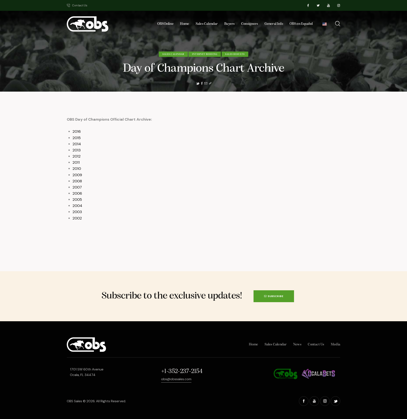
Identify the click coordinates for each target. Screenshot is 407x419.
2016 (76, 131)
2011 (76, 162)
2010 (76, 168)
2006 (77, 193)
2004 (77, 205)
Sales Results (235, 54)
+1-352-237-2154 (181, 371)
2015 (76, 137)
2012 (76, 156)
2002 (77, 218)
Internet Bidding (204, 54)
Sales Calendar (173, 54)
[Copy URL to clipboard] (210, 83)
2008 (77, 181)
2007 (77, 187)
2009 (77, 174)
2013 (76, 150)
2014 (76, 144)
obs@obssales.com (176, 379)
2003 (77, 211)
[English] (324, 25)
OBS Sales (74, 401)
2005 (77, 199)
